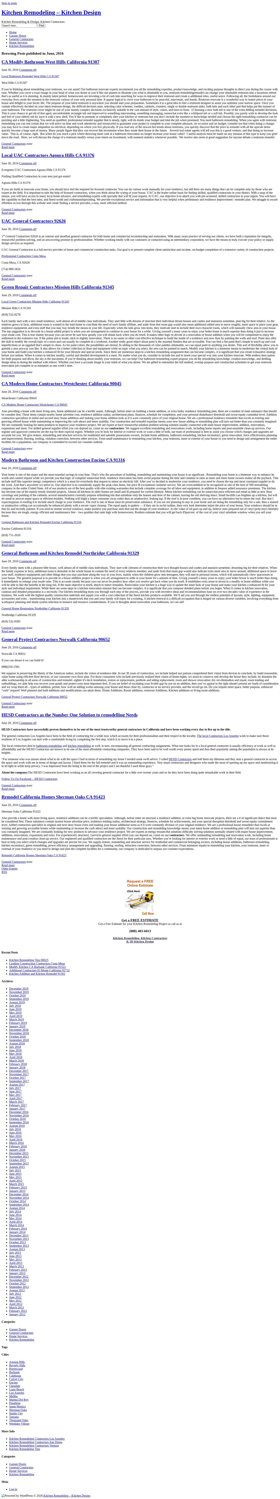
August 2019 (17, 1002)
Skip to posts (9, 3)
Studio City (16, 1413)
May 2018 (15, 1053)
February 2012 (18, 1311)
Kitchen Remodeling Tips (24, 1449)
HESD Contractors (180, 759)
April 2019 (15, 1016)
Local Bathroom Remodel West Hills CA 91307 (30, 76)
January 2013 (17, 1273)
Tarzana (14, 1416)
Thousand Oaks (18, 1420)
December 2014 (18, 1194)
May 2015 (15, 1177)
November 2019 (19, 992)
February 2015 (18, 1187)
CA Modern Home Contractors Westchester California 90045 (61, 383)
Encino (13, 1382)
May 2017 (15, 1095)
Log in (13, 1489)
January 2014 (17, 1232)
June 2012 (15, 1297)
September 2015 (19, 1163)
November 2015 (19, 1156)
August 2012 (17, 1290)
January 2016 (17, 1149)
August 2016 (17, 1125)
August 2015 (17, 1167)
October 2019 (17, 995)
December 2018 (18, 1029)
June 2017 (15, 1091)
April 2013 (15, 1263)
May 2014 (15, 1218)
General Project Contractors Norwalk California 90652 (56, 639)
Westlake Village (19, 1423)
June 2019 (15, 1009)
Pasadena (14, 1403)
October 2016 (17, 1119)
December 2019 (18, 988)
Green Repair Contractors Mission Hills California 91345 (58, 287)
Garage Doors (17, 35)
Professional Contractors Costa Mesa (24, 256)
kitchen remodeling (79, 745)
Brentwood (16, 1368)
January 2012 (17, 1314)
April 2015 (15, 1180)
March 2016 (16, 1143)
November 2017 (19, 1074)
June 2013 (15, 1256)
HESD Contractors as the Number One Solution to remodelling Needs (70, 714)
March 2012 (16, 1307)
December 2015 (18, 1153)
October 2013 (17, 1242)
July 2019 (15, 1005)
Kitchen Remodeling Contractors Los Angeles (37, 1438)
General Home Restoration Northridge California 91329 (35, 608)
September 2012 (19, 1287)
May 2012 (15, 1300)
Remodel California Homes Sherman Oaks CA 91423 (53, 796)
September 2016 (19, 1122)
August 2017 (17, 1084)
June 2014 (15, 1215)
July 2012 (15, 1293)
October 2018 (17, 1036)
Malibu (13, 1396)
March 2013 (16, 1266)
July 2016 (15, 1129)
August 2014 (17, 1208)
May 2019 (15, 1012)
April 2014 (15, 1221)
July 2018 (15, 1047)
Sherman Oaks (18, 1410)
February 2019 (18, 1023)
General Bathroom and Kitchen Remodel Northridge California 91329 (70, 553)
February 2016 (18, 1146)
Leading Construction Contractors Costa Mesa (37, 963)
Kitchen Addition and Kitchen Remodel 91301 (37, 973)
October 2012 (17, 1283)
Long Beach (16, 1389)
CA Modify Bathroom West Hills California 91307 (50, 61)
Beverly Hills (17, 1365)
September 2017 (19, 1081)
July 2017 (15, 1088)
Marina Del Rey (19, 1399)
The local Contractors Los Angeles (218, 736)
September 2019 (19, 999)
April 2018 (15, 1057)
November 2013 (19, 1239)
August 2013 (17, 1249)
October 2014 (17, 1201)
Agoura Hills (17, 1362)
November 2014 (19, 1197)
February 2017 (18, 1105)
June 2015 (15, 1173)
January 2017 (17, 1108)
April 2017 (15, 1098)
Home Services (18, 42)
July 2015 (15, 1170)
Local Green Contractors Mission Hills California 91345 (35, 301)
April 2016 (15, 1139)
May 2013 (15, 1259)
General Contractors (21, 39)
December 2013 (18, 1235)
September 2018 (19, 1040)
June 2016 (15, 1132)
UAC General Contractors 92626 (34, 220)
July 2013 (15, 1252)
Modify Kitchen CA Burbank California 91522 (37, 967)
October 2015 (17, 1160)
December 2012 (18, 1276)
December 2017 (18, 1071)
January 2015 (17, 1191)
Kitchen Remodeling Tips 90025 (28, 960)
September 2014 (19, 1204)
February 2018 (18, 1064)
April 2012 (15, 1304)
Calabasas (15, 1375)
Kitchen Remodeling (21, 46)
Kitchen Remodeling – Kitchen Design (51, 12)
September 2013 (19, 1245)
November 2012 (19, 1280)
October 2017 (17, 1077)
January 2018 (17, 1067)
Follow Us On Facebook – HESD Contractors (29, 779)
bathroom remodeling (49, 745)
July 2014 (15, 1211)
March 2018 (16, 1060)
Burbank (14, 1372)
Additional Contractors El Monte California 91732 (39, 970)
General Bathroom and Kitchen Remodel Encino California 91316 (41, 522)
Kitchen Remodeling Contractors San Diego (35, 1442)
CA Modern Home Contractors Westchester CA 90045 (34, 404)
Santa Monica (17, 1406)
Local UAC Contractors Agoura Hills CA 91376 (48, 155)
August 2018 (17, 1043)
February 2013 (18, 1269)
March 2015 (16, 1184)
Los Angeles (16, 1392)
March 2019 (16, 1019)
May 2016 (15, 1136)
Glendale (14, 1386)
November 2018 (19, 1033)
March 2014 (16, 1225)
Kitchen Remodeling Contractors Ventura (34, 1445)
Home (13, 32)
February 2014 (18, 1228)
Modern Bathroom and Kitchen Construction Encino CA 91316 (63, 460)
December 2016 (18, 1112)
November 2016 (19, 1115)
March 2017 (16, 1101)
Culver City (16, 1379)
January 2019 (17, 1026)
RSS (4, 872)
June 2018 (15, 1050)
